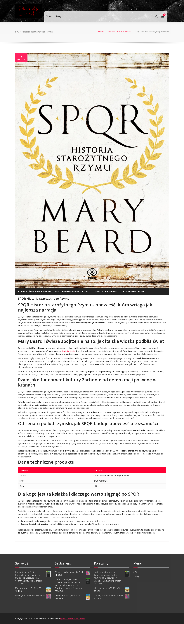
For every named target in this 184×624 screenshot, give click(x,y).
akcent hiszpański (71, 291)
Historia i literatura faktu (119, 31)
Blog (58, 16)
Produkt (56, 291)
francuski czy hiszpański (90, 291)
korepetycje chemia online (113, 291)
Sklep (49, 16)
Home (101, 31)
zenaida (23, 291)
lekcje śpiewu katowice (134, 291)
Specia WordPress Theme (72, 618)
